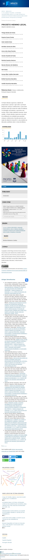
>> (5, 446)
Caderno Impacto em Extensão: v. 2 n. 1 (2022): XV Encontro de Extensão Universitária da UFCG (15, 292)
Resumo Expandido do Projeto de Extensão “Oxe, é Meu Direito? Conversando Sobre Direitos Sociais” (13, 524)
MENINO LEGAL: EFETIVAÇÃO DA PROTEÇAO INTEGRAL (15, 328)
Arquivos (8, 11)
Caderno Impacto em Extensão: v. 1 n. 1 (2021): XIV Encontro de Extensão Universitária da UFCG (16, 379)
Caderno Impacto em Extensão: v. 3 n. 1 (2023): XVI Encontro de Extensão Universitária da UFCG (15, 364)
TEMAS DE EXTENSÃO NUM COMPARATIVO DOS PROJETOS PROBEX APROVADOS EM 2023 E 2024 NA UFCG (15, 387)
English (4, 538)
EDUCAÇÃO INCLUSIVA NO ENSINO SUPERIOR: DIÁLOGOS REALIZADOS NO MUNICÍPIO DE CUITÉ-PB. (16, 359)
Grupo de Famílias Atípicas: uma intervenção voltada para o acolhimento (14, 497)
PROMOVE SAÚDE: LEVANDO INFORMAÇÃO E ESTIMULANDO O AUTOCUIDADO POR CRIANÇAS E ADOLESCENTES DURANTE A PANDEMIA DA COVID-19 (15, 406)
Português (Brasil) (7, 542)
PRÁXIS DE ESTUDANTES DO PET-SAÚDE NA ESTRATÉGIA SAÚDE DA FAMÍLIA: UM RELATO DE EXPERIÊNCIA (16, 304)
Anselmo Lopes (13, 555)
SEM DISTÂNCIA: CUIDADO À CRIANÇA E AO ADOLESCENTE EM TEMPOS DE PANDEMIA (15, 288)
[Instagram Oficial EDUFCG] (3, 552)
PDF (5, 186)
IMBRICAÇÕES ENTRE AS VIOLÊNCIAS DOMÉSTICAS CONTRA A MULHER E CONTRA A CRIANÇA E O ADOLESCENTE (16, 342)
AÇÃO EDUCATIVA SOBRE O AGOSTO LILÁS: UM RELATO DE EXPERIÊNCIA (13, 518)
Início (3, 11)
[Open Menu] (3, 3)
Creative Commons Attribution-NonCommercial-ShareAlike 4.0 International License (14, 270)
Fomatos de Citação (9, 216)
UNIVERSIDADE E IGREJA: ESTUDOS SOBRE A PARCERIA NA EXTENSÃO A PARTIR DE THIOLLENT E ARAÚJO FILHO (16, 436)
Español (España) (6, 540)
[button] (5, 456)
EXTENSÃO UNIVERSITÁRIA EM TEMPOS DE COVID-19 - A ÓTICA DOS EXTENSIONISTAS (16, 375)
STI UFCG (2, 556)
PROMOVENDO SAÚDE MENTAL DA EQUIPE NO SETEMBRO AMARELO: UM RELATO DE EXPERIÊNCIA (13, 512)
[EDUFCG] (0, 552)
